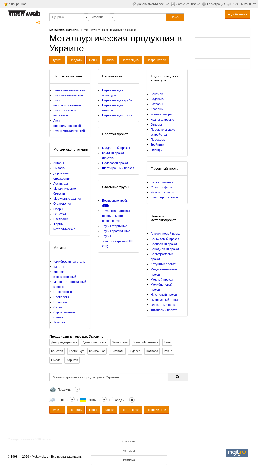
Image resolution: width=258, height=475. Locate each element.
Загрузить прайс (188, 4)
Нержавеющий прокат (118, 115)
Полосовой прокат (115, 163)
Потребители (156, 60)
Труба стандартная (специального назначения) (116, 216)
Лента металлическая (69, 90)
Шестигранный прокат (118, 168)
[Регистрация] (204, 4)
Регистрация (216, 4)
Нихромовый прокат (165, 300)
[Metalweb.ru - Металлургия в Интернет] (24, 12)
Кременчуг (76, 351)
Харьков (72, 360)
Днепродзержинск (64, 342)
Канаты (58, 267)
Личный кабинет (244, 4)
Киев (167, 342)
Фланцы (156, 150)
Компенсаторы (161, 114)
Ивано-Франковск (145, 342)
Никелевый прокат (164, 294)
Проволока (61, 297)
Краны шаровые (162, 119)
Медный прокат (162, 279)
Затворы (157, 104)
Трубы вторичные (114, 226)
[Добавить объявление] (134, 4)
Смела (56, 360)
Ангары (58, 163)
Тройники (157, 144)
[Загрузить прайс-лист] (173, 4)
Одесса (135, 351)
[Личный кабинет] (230, 4)
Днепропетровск (94, 342)
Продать (76, 60)
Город (118, 400)
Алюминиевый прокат (166, 233)
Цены (93, 60)
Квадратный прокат (116, 148)
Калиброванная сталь (69, 261)
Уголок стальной (162, 192)
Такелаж (59, 322)
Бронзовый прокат (164, 244)
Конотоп (57, 351)
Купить (57, 60)
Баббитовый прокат (165, 239)
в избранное (18, 4)
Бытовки (59, 168)
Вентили (157, 94)
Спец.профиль (161, 187)
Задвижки (157, 99)
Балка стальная (162, 182)
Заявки (109, 60)
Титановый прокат (164, 310)
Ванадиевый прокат (165, 249)
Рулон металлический (69, 131)
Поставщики (130, 60)
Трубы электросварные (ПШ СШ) (117, 241)
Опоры (58, 209)
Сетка (57, 307)
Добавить (238, 14)
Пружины (60, 302)
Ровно (168, 351)
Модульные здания (67, 198)
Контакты (129, 450)
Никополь (117, 351)
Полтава (152, 351)
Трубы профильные (116, 231)
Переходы (158, 139)
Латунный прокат (163, 264)
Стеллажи (60, 219)
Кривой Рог (97, 351)
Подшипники (62, 292)
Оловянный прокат (164, 305)
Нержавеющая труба (117, 100)
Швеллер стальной (164, 197)
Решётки (59, 214)
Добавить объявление (153, 4)
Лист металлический (68, 95)
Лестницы (60, 183)
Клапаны (157, 109)
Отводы (156, 124)
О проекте (129, 441)
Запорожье (120, 342)
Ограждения (62, 203)
